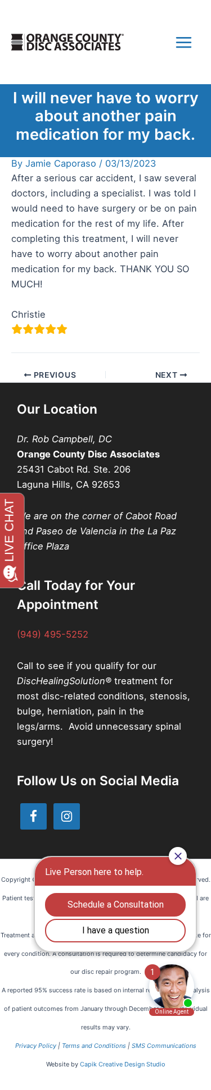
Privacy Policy (35, 1046)
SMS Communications (164, 1046)
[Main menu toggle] (183, 42)
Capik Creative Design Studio (122, 1064)
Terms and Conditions (94, 1046)
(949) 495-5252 (52, 634)
